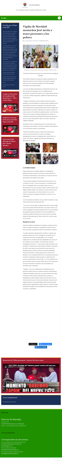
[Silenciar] (14, 155)
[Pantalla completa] (16, 155)
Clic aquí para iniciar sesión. (9, 401)
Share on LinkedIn (41, 347)
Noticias (36, 40)
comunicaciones (28, 40)
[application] (10, 153)
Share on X (34, 344)
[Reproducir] (4, 155)
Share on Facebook (46, 344)
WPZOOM (58, 460)
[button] (3, 18)
